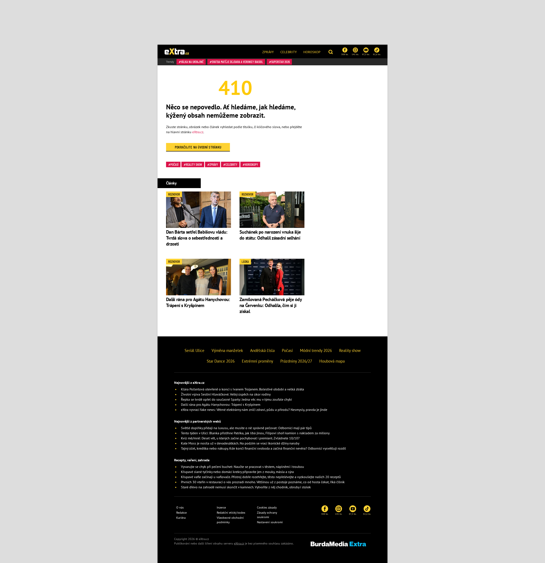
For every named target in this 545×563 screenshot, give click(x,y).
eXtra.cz (197, 132)
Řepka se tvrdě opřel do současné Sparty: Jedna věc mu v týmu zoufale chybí (236, 399)
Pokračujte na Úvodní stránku (198, 147)
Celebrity (288, 52)
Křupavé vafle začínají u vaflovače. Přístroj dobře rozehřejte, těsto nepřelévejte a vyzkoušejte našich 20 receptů (261, 477)
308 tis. (344, 54)
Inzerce (221, 507)
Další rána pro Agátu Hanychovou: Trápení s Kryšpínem (198, 302)
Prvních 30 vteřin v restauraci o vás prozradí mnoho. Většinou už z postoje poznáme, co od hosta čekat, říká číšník (263, 482)
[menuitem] (268, 51)
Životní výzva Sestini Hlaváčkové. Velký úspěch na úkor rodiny (226, 394)
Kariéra (181, 518)
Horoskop (311, 52)
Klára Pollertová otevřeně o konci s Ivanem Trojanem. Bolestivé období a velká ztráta (242, 389)
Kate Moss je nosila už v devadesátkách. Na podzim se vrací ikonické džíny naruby (240, 443)
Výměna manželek (227, 350)
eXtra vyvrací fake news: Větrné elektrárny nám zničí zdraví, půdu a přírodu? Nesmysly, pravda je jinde (254, 409)
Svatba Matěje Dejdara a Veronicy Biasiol (237, 62)
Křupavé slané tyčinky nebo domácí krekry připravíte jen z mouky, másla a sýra (237, 472)
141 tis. (355, 54)
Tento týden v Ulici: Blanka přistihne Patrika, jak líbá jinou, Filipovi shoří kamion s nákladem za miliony (255, 433)
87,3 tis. (366, 54)
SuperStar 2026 (280, 62)
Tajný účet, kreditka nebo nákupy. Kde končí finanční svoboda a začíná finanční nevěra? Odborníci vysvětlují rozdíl (263, 448)
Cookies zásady (267, 507)
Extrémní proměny (257, 361)
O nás (180, 507)
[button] (331, 51)
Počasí (174, 164)
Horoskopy (251, 164)
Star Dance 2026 (221, 361)
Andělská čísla (262, 350)
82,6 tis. (377, 54)
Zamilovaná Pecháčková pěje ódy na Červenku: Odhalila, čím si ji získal (271, 305)
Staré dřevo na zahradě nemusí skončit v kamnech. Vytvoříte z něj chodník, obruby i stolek (246, 487)
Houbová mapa (332, 361)
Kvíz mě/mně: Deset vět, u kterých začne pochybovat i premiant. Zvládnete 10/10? (240, 438)
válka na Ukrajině (192, 62)
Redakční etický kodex (231, 512)
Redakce (181, 512)
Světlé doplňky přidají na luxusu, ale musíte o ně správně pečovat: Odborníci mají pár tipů (246, 428)
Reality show (194, 164)
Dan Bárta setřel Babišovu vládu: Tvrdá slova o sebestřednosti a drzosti (196, 238)
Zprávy (268, 52)
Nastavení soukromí (270, 522)
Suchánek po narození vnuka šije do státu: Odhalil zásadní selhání (270, 235)
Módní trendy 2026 (316, 350)
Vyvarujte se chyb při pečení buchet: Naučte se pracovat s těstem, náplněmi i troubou (242, 466)
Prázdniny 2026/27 (296, 361)
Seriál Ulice (194, 350)
